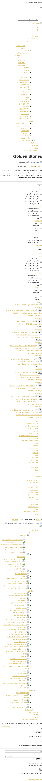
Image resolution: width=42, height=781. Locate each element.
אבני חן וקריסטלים (32, 487)
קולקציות (30, 89)
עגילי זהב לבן (33, 497)
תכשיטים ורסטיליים (31, 485)
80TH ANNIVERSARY (30, 719)
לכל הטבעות (21, 537)
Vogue (35, 472)
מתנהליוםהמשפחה (22, 123)
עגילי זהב (35, 457)
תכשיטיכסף (25, 77)
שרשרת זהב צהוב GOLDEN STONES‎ (30, 337)
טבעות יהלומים (33, 492)
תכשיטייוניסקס (24, 80)
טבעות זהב (34, 455)
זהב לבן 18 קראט (33, 213)
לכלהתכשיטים (24, 87)
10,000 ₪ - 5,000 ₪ (32, 196)
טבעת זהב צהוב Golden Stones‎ (31, 377)
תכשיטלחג (25, 135)
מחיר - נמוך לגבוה (33, 240)
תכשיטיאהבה (24, 133)
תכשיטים (35, 36)
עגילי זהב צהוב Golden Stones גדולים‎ (29, 401)
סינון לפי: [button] (39, 245)
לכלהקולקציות (24, 119)
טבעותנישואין (20, 48)
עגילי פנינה (34, 504)
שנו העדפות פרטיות (35, 780)
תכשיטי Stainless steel (30, 512)
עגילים (27, 50)
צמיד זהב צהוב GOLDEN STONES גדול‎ (29, 388)
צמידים (26, 68)
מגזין (36, 470)
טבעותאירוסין (20, 46)
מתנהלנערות (25, 131)
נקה (38, 302)
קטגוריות (30, 532)
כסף (38, 218)
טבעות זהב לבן (33, 495)
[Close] (41, 741)
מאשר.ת (38, 732)
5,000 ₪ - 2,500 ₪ (33, 194)
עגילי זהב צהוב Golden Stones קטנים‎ (30, 364)
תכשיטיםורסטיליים (23, 82)
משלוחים (35, 445)
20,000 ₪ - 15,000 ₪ (32, 201)
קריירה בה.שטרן (33, 433)
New (36, 717)
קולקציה (36, 238)
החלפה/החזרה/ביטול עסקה (29, 440)
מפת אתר (15, 520)
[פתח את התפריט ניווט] (41, 7)
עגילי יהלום (34, 490)
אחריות (35, 443)
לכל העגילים (21, 557)
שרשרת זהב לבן (33, 507)
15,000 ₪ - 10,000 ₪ (32, 199)
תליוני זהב (34, 465)
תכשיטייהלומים (24, 75)
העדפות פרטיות (32, 438)
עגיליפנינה (21, 63)
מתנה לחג (34, 514)
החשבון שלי (34, 431)
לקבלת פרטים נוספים (35, 315)
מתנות (31, 121)
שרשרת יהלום (33, 509)
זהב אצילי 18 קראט (33, 208)
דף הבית (39, 166)
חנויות (36, 450)
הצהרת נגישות (33, 448)
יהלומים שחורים (32, 480)
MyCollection (33, 712)
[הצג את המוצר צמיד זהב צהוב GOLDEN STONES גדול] (23, 386)
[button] (21, 189)
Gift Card (35, 714)
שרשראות (26, 70)
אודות (36, 421)
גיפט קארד (34, 467)
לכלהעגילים (21, 53)
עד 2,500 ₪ (35, 191)
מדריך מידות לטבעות (31, 426)
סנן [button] (41, 302)
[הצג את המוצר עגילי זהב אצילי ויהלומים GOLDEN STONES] (21, 311)
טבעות (27, 41)
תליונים (26, 72)
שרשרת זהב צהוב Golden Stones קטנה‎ (29, 351)
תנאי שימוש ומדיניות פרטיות (28, 436)
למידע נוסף (38, 307)
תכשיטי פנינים (33, 482)
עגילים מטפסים (33, 502)
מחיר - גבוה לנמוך (33, 242)
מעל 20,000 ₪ (34, 204)
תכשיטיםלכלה (24, 85)
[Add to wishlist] (40, 310)
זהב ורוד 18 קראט (33, 216)
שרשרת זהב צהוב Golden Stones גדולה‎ (29, 415)
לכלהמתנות (25, 138)
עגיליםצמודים (20, 55)
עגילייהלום (21, 65)
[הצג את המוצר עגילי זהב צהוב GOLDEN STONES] (25, 321)
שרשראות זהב (33, 462)
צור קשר (35, 453)
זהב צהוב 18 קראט (33, 211)
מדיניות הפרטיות (6, 726)
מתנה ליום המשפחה (22, 693)
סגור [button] (40, 253)
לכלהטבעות (21, 43)
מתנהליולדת (25, 128)
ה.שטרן (38, 520)
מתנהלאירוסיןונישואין (22, 126)
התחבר (39, 777)
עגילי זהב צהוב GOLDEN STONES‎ (30, 324)
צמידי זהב (34, 460)
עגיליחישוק (21, 60)
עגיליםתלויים (20, 58)
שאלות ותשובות (33, 428)
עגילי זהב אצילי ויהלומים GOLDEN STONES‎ (27, 313)
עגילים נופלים (33, 499)
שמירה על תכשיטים (31, 424)
